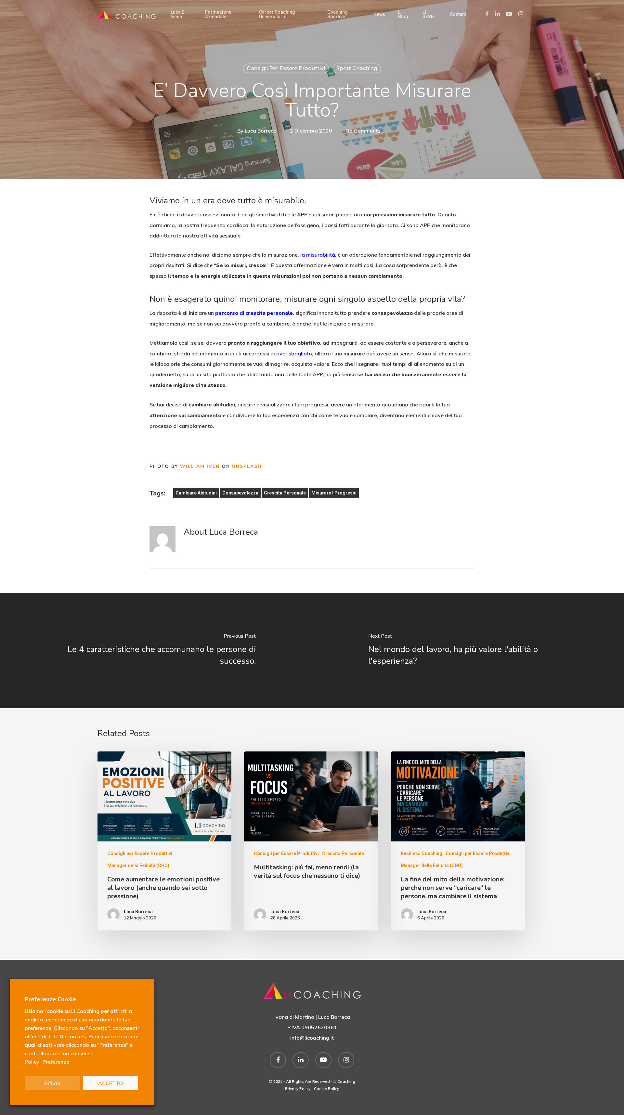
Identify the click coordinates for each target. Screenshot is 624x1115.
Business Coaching (421, 853)
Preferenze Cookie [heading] (50, 999)
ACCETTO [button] (110, 1083)
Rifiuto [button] (52, 1083)
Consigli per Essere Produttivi (286, 68)
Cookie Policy (326, 1088)
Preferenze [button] (56, 1061)
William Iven (200, 466)
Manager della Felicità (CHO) (138, 865)
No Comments (362, 130)
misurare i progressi (334, 492)
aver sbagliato (294, 353)
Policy (32, 1061)
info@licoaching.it (312, 1037)
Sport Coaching (356, 68)
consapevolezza (240, 492)
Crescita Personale (343, 853)
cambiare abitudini (196, 492)
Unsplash (247, 466)
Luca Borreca (261, 130)
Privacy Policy (297, 1088)
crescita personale (285, 492)
